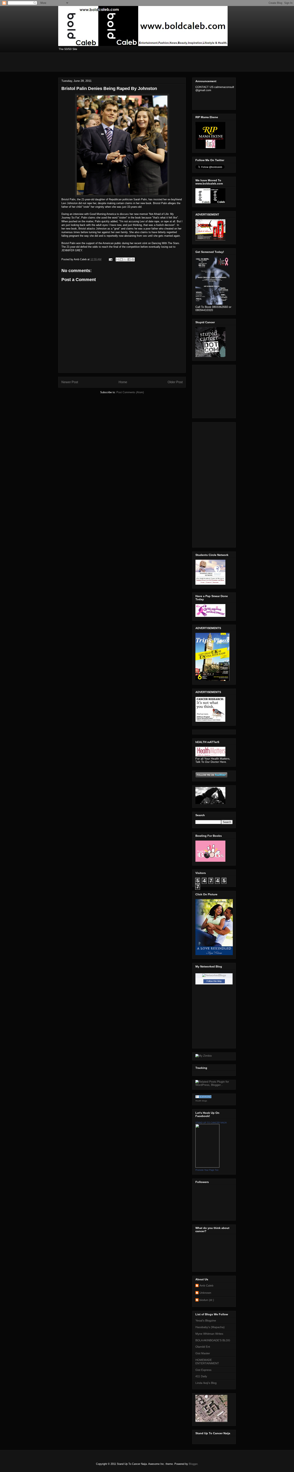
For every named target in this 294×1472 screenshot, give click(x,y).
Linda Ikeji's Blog (206, 1382)
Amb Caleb (206, 1285)
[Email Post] (110, 259)
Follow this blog (214, 981)
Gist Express (203, 1369)
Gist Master (202, 1353)
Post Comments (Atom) (130, 392)
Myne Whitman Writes (209, 1333)
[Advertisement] (131, 62)
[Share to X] (125, 259)
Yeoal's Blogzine (205, 1320)
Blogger (193, 1463)
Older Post (175, 382)
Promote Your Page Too (206, 1170)
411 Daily (201, 1376)
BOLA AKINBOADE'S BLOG (212, 1340)
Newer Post (69, 382)
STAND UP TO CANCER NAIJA (211, 1122)
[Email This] (118, 259)
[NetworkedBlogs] (214, 975)
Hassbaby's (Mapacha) (210, 1327)
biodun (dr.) (206, 1299)
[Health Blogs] (203, 1097)
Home (123, 382)
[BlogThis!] (121, 259)
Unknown (205, 1292)
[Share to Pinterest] (133, 259)
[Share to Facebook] (129, 259)
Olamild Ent (202, 1346)
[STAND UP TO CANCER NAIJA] (207, 1166)
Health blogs (201, 1101)
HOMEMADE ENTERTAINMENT (207, 1361)
